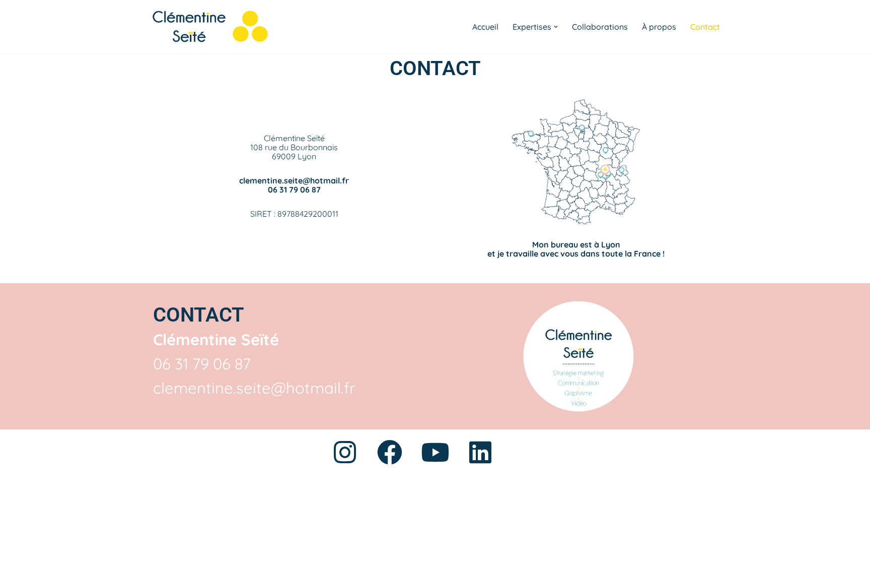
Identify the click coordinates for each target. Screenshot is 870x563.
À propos (659, 27)
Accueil (485, 27)
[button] (556, 27)
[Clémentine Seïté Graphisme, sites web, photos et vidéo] (208, 26)
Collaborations (600, 27)
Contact (705, 27)
